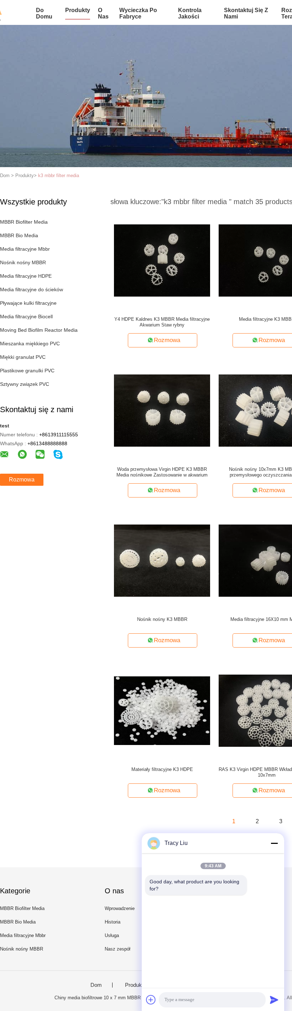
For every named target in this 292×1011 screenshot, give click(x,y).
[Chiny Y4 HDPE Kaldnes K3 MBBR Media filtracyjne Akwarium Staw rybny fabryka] (162, 260)
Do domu (44, 13)
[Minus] (274, 843)
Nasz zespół (117, 949)
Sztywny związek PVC (24, 384)
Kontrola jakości (190, 13)
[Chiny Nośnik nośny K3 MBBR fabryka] (162, 560)
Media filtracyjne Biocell (26, 316)
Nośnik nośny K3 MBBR (162, 619)
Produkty (77, 10)
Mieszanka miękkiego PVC (30, 343)
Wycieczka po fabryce (138, 13)
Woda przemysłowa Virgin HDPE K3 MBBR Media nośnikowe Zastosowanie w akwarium (162, 472)
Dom (96, 985)
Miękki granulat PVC (23, 357)
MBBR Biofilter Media (24, 222)
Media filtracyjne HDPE (26, 276)
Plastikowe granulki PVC (27, 370)
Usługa (112, 935)
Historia (112, 922)
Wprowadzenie (120, 908)
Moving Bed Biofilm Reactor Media (39, 330)
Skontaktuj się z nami (246, 13)
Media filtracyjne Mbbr (25, 249)
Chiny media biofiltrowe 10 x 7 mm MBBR (97, 997)
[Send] (274, 999)
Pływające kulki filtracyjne (28, 303)
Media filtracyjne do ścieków (31, 289)
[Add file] (151, 999)
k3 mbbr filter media (58, 175)
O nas (103, 13)
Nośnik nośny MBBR (23, 262)
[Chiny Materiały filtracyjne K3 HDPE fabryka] (162, 710)
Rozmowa (22, 480)
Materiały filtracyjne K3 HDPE (162, 769)
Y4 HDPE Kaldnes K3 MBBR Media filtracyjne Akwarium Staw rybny (162, 322)
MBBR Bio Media (19, 235)
